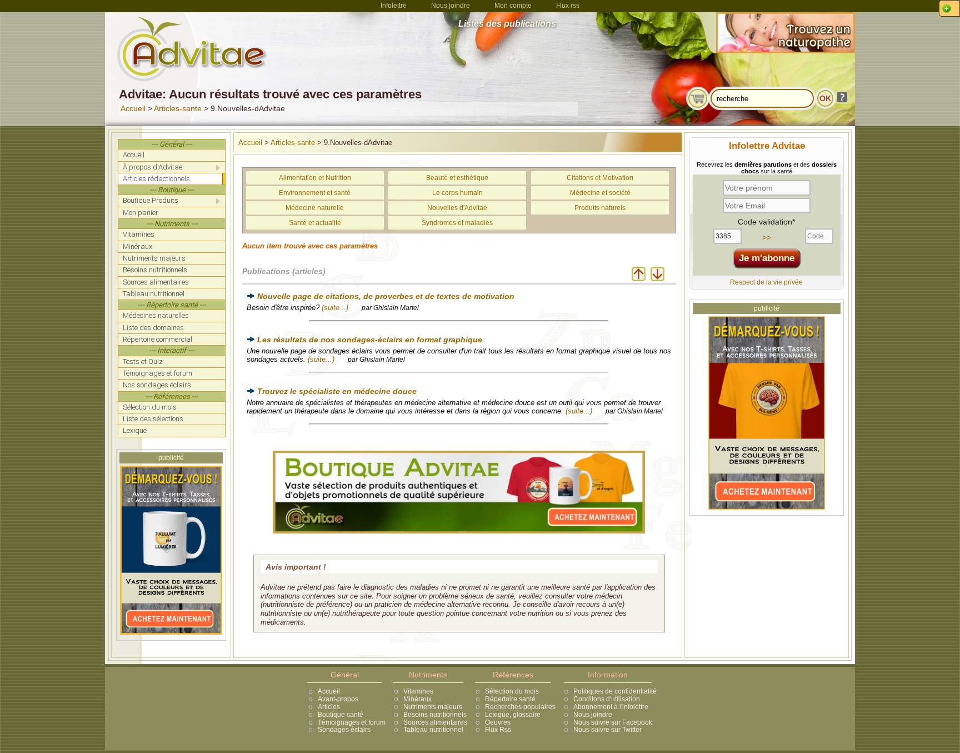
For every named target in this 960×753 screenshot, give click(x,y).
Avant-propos (338, 699)
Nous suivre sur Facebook (612, 722)
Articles (329, 707)
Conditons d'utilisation (606, 699)
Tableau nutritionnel (433, 730)
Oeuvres (498, 722)
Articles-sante (178, 108)
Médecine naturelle (315, 208)
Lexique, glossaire (513, 715)
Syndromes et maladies (457, 223)
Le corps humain (457, 193)
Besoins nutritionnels (435, 715)
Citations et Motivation (600, 178)
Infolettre (394, 5)
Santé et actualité (315, 223)
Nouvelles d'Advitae (457, 208)
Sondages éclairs (344, 730)
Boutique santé (340, 715)
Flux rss (567, 5)
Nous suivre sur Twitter (607, 730)
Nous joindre (450, 5)
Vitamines (418, 691)
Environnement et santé (315, 193)
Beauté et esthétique (457, 178)
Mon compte (513, 5)
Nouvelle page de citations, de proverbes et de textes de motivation (385, 296)
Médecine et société (600, 193)
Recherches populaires (520, 707)
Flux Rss (498, 730)
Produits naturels (600, 208)
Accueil (133, 108)
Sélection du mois (512, 691)
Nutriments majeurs (432, 707)
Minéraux (417, 699)
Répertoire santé (510, 699)
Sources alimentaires (435, 722)
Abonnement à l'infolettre (610, 707)
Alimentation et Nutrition (315, 178)
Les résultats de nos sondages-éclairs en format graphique (369, 339)
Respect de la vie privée (766, 282)
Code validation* (766, 221)
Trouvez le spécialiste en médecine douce (337, 391)
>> (766, 237)
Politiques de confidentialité (615, 691)
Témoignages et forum (352, 722)
